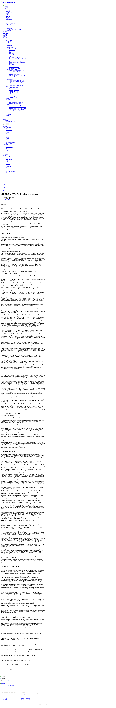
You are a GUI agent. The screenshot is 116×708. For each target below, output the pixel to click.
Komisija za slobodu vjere (14, 76)
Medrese (5, 35)
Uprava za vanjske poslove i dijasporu (17, 62)
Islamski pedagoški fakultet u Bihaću (16, 102)
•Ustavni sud (4, 698)
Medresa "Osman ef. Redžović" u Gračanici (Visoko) (20, 113)
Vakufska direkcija (12, 77)
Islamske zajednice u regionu (12, 116)
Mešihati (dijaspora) (10, 79)
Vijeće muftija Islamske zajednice (16, 29)
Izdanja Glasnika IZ (10, 141)
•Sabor (3, 695)
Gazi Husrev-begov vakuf (14, 74)
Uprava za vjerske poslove (14, 57)
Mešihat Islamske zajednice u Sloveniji (17, 85)
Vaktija (4, 36)
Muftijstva (8, 16)
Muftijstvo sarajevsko (13, 92)
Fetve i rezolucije (9, 147)
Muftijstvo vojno (12, 96)
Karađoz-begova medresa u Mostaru (16, 109)
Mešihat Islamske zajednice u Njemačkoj (17, 82)
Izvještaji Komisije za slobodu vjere (10, 143)
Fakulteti (5, 34)
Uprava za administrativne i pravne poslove (18, 61)
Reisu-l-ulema (9, 12)
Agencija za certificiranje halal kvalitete (17, 70)
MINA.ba (28, 699)
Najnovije (8, 10)
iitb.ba (28, 695)
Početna (5, 126)
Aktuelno (8, 11)
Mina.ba (7, 42)
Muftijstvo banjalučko (13, 87)
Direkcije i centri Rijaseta (11, 69)
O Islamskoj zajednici (10, 23)
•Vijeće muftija (4, 699)
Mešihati (8, 14)
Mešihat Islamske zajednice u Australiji (17, 80)
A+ (1, 190)
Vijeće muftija (9, 19)
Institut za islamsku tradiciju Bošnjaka (17, 75)
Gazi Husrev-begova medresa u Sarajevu (17, 108)
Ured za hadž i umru (13, 65)
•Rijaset (3, 697)
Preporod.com (9, 45)
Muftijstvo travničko (13, 93)
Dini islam (5, 120)
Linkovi (5, 37)
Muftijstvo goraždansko (14, 90)
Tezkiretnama (9, 139)
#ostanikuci (5, 7)
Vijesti (4, 8)
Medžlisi (8, 98)
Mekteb (7, 115)
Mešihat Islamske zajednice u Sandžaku (17, 84)
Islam (7, 145)
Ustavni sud (8, 20)
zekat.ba (22, 698)
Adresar (5, 46)
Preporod (23, 694)
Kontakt (5, 118)
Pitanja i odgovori (7, 6)
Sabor (7, 18)
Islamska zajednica (7, 22)
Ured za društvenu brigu (14, 67)
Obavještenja (8, 170)
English (4, 119)
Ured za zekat (11, 64)
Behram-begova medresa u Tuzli (15, 105)
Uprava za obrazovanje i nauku (15, 59)
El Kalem (28, 698)
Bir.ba (7, 44)
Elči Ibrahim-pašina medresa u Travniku (17, 107)
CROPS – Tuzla (12, 73)
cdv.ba (28, 694)
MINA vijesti (8, 168)
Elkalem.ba (8, 41)
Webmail (22, 699)
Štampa (5, 199)
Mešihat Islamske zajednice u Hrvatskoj (17, 81)
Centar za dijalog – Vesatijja (14, 71)
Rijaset (7, 13)
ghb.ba (28, 697)
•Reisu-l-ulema (4, 694)
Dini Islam (5, 144)
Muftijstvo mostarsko (13, 91)
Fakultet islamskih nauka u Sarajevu (16, 101)
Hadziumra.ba (9, 40)
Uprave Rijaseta (9, 56)
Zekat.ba (8, 39)
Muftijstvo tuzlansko (13, 94)
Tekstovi (8, 149)
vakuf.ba (22, 697)
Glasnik (7, 137)
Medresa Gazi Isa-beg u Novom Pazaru (17, 111)
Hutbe (7, 148)
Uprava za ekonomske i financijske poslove (18, 58)
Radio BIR (23, 695)
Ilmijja (7, 138)
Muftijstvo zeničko (13, 97)
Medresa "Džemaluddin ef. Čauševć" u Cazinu (18, 110)
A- (3, 190)
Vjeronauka (8, 114)
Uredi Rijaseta (9, 63)
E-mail (8, 199)
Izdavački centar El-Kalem (14, 68)
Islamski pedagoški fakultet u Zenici (16, 103)
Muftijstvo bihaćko (13, 88)
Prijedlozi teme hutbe (10, 121)
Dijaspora (8, 17)
